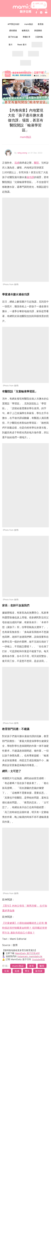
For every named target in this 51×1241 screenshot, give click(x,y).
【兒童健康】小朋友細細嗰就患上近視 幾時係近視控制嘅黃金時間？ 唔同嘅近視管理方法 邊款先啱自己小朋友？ (24, 928)
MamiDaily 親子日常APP (27, 953)
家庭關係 (38, 30)
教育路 (41, 24)
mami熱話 (28, 24)
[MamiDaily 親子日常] (25, 8)
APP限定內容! (13, 24)
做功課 (30, 177)
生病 (6, 971)
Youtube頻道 (38, 959)
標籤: (5, 965)
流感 (16, 162)
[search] (46, 10)
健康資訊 (25, 30)
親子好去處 (13, 37)
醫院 (36, 162)
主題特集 (39, 37)
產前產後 (13, 30)
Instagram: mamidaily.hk (29, 956)
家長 (31, 965)
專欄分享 (26, 37)
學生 (27, 971)
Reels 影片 (22, 44)
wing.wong (22, 153)
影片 (11, 44)
